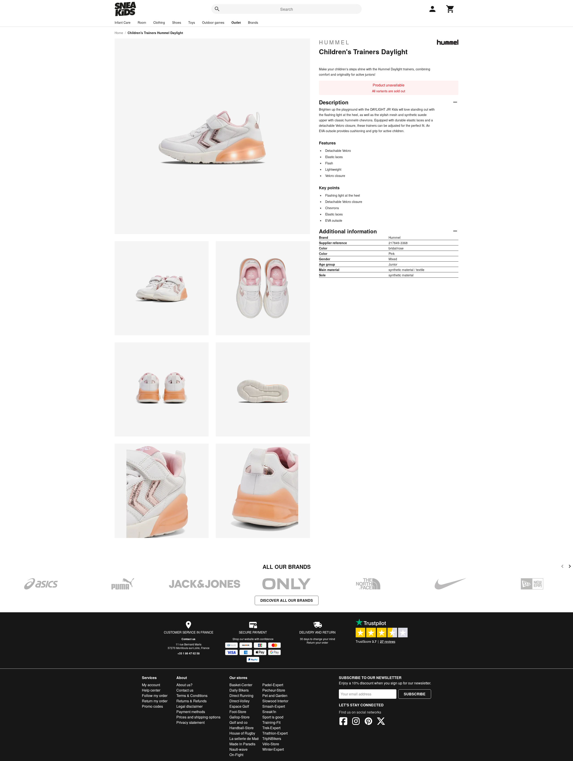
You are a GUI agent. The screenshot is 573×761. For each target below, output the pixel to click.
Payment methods (190, 711)
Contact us (188, 639)
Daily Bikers (239, 690)
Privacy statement (190, 722)
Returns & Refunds (191, 700)
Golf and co (238, 722)
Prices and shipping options (198, 717)
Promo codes (152, 706)
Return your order (317, 642)
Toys (191, 22)
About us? (184, 684)
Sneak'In (269, 711)
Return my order (154, 700)
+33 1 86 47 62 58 (188, 653)
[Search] (217, 9)
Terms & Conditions (191, 695)
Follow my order (154, 695)
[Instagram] (355, 722)
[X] (380, 722)
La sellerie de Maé (244, 738)
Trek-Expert (271, 727)
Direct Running (241, 695)
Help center (151, 690)
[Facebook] (343, 722)
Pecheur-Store (273, 690)
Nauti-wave (238, 749)
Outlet (236, 22)
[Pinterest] (368, 722)
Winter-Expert (273, 749)
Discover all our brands (286, 600)
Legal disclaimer (189, 706)
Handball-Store (241, 727)
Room (142, 22)
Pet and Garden (274, 695)
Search (286, 9)
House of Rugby (242, 733)
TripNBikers (271, 738)
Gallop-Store (239, 717)
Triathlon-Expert (275, 733)
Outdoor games (213, 22)
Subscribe (414, 694)
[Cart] (450, 8)
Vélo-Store (270, 743)
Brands (253, 22)
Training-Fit (271, 722)
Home (119, 32)
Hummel (334, 42)
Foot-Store (237, 711)
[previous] (562, 567)
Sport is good (272, 717)
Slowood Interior (275, 700)
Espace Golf (239, 706)
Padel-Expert (272, 684)
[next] (570, 567)
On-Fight (236, 754)
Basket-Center (240, 684)
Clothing (159, 22)
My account (151, 684)
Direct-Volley (239, 700)
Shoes (176, 22)
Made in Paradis (242, 743)
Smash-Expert (273, 706)
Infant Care (122, 22)
